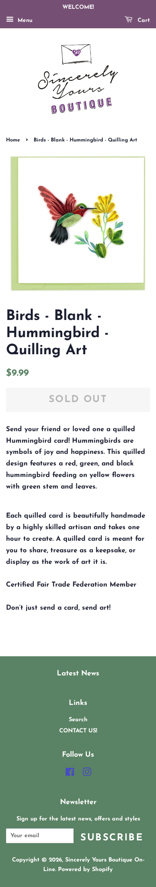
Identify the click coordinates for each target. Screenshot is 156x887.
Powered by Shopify (85, 870)
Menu (24, 21)
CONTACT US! (78, 731)
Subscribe (111, 838)
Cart (143, 21)
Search (78, 720)
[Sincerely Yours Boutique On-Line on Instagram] (86, 774)
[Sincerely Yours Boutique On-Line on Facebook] (69, 774)
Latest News (78, 673)
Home (13, 140)
